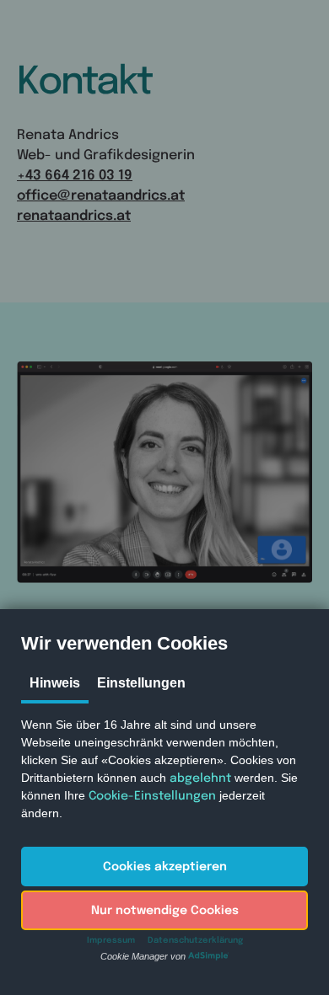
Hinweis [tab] (55, 683)
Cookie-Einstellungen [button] (152, 796)
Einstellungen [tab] (141, 683)
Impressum (111, 940)
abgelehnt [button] (200, 778)
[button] (164, 866)
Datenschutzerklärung (195, 940)
